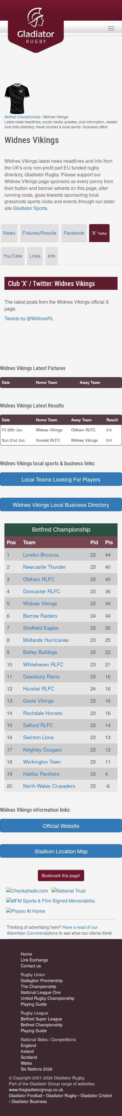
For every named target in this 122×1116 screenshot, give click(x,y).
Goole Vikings (38, 700)
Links (35, 255)
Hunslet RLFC (38, 688)
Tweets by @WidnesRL (29, 318)
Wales (26, 1063)
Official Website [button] (61, 825)
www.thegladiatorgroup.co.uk (36, 1089)
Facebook (74, 232)
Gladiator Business (29, 1101)
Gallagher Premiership (42, 980)
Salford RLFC (38, 725)
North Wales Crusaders (49, 785)
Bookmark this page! (61, 875)
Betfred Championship (22, 116)
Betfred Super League (41, 1019)
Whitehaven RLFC (43, 664)
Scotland (29, 1057)
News (9, 232)
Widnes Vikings (40, 603)
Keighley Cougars (42, 749)
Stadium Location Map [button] (61, 851)
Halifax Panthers (41, 773)
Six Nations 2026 (36, 1069)
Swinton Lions (38, 737)
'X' (99, 232)
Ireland (27, 1051)
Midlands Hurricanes (46, 639)
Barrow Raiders (40, 615)
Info (51, 255)
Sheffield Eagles (41, 627)
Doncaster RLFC (41, 591)
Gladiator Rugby (61, 1095)
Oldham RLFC (38, 579)
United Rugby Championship (47, 998)
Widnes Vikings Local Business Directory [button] (61, 504)
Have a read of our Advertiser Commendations (52, 930)
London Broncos (41, 554)
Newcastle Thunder (44, 566)
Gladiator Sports (30, 208)
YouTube (12, 255)
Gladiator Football (25, 1095)
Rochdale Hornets (43, 712)
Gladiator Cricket (96, 1095)
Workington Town (42, 761)
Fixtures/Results (40, 232)
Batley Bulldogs (40, 651)
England (28, 1045)
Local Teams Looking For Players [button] (61, 479)
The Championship (38, 986)
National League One (41, 992)
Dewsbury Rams (41, 676)
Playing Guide (34, 1004)
